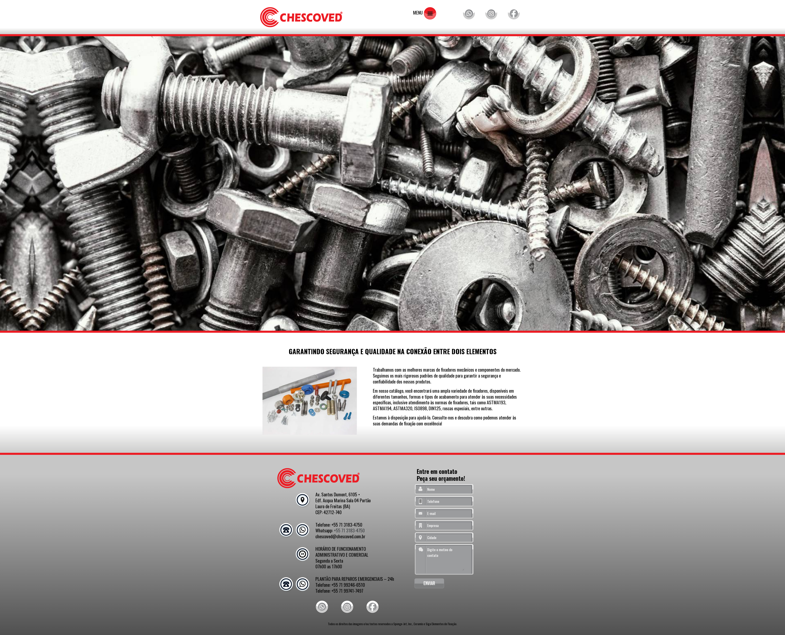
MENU (418, 12)
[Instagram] (491, 12)
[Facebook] (513, 12)
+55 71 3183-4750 (349, 530)
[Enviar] (429, 583)
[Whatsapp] (468, 12)
